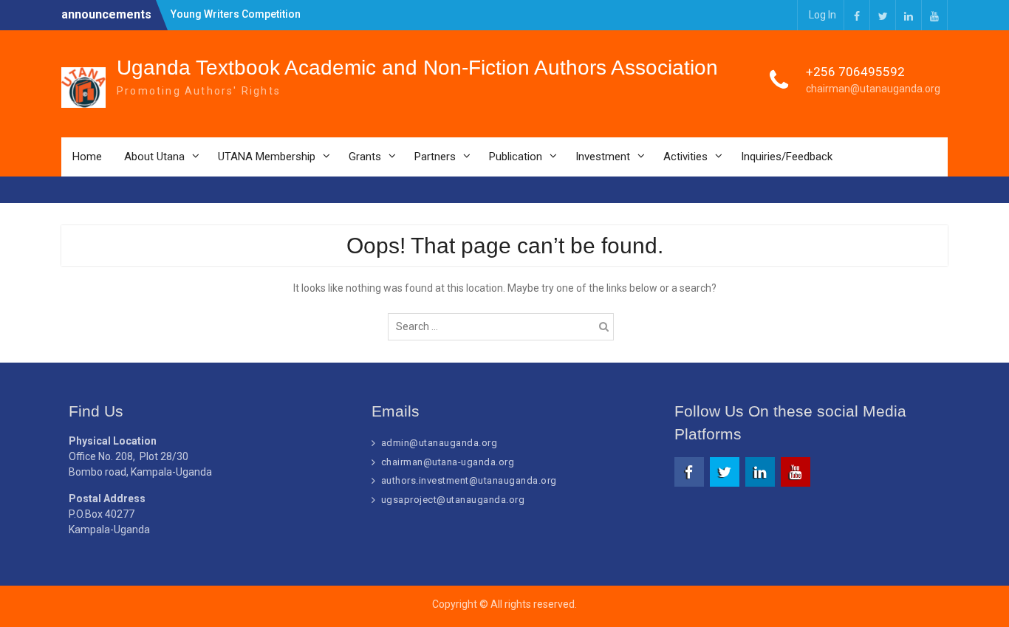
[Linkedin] (908, 15)
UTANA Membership (266, 156)
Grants (365, 156)
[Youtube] (934, 15)
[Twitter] (882, 15)
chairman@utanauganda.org (873, 89)
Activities (685, 156)
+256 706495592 (855, 71)
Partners (435, 156)
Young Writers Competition (236, 14)
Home (87, 156)
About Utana (154, 156)
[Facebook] (856, 15)
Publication (515, 156)
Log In (822, 15)
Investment (602, 156)
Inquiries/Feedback (786, 156)
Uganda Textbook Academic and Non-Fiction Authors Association (417, 67)
